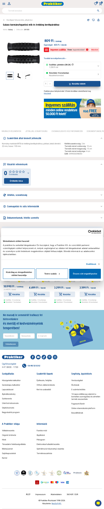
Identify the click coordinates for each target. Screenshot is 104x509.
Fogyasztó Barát (78, 404)
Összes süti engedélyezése (85, 273)
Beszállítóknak (77, 413)
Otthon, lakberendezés (46, 385)
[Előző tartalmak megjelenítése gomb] (6, 75)
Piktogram (41, 440)
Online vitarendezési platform (83, 408)
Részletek (47, 93)
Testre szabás (50, 273)
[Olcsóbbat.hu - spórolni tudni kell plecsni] (77, 472)
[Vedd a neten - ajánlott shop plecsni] (67, 472)
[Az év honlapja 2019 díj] (36, 472)
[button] (72, 66)
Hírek (4, 440)
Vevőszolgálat (77, 380)
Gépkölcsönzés (8, 408)
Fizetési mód (42, 431)
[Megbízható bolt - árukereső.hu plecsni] (59, 472)
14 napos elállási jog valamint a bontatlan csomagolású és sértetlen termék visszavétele (85, 396)
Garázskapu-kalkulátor (11, 385)
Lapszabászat (7, 390)
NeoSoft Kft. (57, 504)
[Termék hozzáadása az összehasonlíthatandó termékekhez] (88, 20)
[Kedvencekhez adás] (93, 20)
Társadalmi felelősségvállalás (14, 444)
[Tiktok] (44, 357)
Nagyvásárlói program (11, 412)
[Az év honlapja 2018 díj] (30, 472)
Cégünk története (9, 435)
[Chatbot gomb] (98, 503)
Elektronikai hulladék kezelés (48, 444)
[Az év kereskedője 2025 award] (87, 472)
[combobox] (52, 11)
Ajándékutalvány (8, 394)
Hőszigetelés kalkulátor (11, 380)
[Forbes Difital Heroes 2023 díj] (23, 472)
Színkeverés (7, 399)
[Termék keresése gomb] (98, 10)
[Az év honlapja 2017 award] (52, 472)
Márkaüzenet (7, 449)
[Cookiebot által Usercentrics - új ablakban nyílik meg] (90, 232)
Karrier (4, 458)
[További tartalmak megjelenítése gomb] (35, 75)
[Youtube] (38, 357)
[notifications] (98, 20)
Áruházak (75, 385)
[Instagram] (55, 357)
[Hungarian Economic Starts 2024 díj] (17, 472)
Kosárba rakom (78, 83)
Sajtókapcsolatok (9, 453)
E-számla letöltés (78, 390)
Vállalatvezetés (8, 431)
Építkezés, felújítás (44, 380)
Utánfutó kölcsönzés (10, 403)
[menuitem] (4, 4)
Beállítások (91, 264)
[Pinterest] (49, 357)
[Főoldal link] (52, 4)
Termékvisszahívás (44, 453)
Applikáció (41, 435)
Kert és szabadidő (44, 390)
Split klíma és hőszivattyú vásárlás (50, 449)
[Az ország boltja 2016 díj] (44, 472)
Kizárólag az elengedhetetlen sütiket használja (19, 273)
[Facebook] (32, 357)
